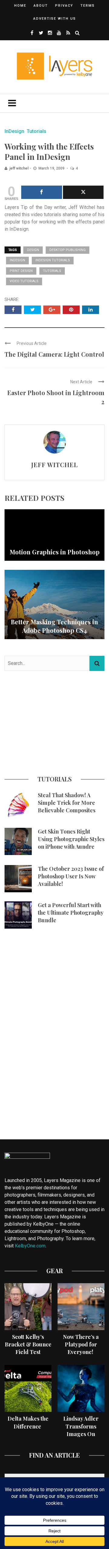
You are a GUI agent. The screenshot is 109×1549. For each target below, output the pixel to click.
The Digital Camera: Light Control (54, 354)
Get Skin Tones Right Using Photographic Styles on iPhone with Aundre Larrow (71, 843)
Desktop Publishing (67, 250)
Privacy (64, 6)
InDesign (14, 131)
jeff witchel (18, 168)
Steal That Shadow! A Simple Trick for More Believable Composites (66, 802)
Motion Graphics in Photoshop (55, 552)
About (41, 6)
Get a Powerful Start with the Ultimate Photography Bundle (70, 912)
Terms (88, 6)
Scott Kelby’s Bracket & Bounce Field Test (28, 1344)
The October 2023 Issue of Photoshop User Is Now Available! (71, 876)
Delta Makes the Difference (28, 1422)
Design (33, 250)
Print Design (21, 271)
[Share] (41, 192)
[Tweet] (83, 192)
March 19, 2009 (51, 168)
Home (20, 6)
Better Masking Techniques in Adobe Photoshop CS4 (54, 626)
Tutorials (36, 131)
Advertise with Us (54, 19)
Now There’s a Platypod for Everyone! (81, 1344)
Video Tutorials (24, 281)
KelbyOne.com (30, 1246)
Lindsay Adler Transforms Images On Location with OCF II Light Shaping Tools (81, 1437)
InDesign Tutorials (52, 260)
